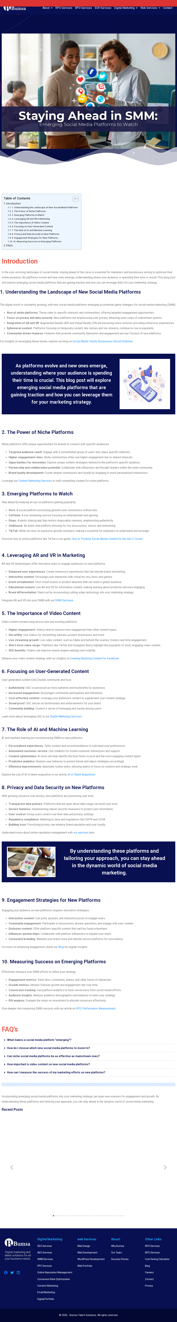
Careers (149, 1272)
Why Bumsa (117, 1246)
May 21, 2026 (140, 1160)
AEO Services (44, 1252)
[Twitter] (12, 1273)
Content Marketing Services (35, 480)
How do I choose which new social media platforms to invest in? (48, 1048)
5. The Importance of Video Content (30, 222)
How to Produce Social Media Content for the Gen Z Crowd (107, 538)
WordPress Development (91, 1259)
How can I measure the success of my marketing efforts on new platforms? (56, 1072)
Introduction (13, 203)
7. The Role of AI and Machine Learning (32, 230)
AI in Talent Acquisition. (82, 774)
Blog (61, 947)
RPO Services (63, 8)
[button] (88, 1040)
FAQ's (9, 245)
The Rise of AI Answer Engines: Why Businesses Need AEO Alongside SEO (23, 1153)
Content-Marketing (47, 1285)
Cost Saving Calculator (157, 1259)
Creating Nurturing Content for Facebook (94, 658)
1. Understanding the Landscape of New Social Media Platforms (45, 207)
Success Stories (120, 1259)
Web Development (87, 1252)
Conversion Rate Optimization (53, 1279)
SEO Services (44, 1246)
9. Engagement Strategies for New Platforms (35, 238)
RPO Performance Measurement (95, 1008)
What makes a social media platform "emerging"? (39, 1040)
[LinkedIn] (18, 1273)
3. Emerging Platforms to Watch (28, 215)
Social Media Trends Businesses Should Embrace (103, 341)
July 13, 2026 (54, 1164)
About (46, 8)
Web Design (83, 1246)
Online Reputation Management (54, 1272)
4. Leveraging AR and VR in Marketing (31, 219)
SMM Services (64, 600)
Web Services (148, 8)
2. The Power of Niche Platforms (29, 211)
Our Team (116, 1252)
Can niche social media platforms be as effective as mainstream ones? (53, 1056)
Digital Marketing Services (66, 716)
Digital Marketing (124, 8)
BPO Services (83, 8)
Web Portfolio (84, 1265)
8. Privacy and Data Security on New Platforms (35, 234)
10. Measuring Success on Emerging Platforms (37, 241)
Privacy (149, 1285)
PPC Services (44, 1265)
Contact (167, 8)
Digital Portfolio (45, 1299)
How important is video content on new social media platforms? (48, 1064)
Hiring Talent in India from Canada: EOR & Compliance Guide (150, 1151)
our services (80, 832)
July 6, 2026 (97, 1168)
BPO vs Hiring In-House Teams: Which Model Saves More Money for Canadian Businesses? (66, 1153)
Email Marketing (46, 1292)
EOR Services (103, 8)
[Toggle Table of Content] (74, 198)
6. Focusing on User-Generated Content (32, 226)
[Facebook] (6, 1273)
